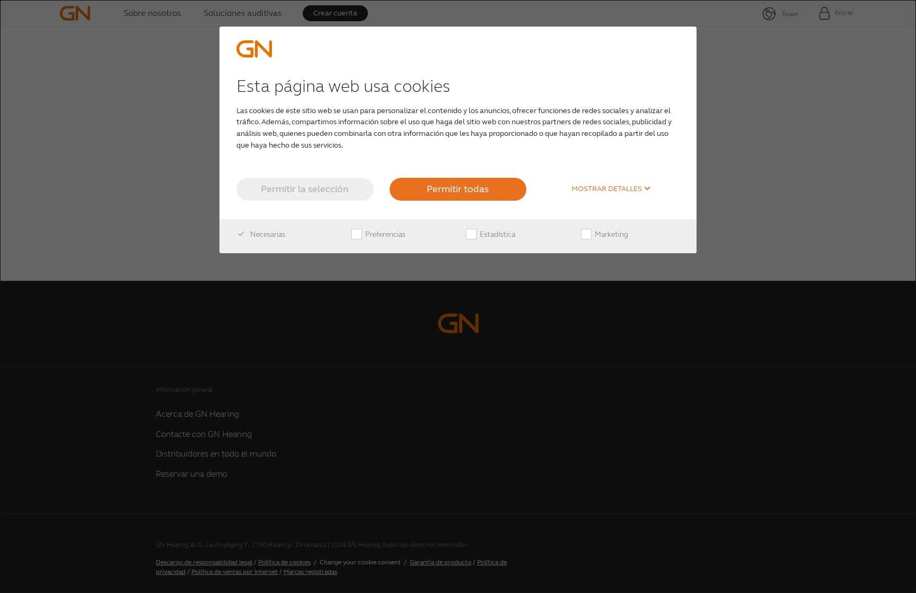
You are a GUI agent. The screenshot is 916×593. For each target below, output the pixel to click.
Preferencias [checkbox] (385, 234)
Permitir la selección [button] (305, 189)
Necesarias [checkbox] (267, 234)
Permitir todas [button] (458, 189)
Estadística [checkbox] (496, 234)
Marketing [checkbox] (610, 234)
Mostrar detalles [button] (607, 189)
